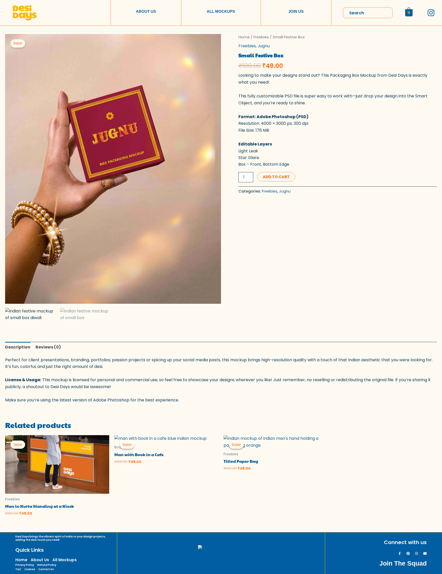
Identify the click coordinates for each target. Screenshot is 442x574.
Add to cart (276, 176)
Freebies (261, 37)
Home (244, 37)
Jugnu (264, 46)
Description (17, 347)
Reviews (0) (48, 347)
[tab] (17, 347)
